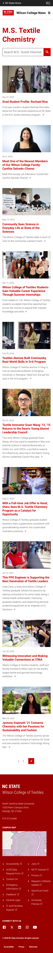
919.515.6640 (9, 818)
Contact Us (12, 879)
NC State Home (13, 3)
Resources (33, 947)
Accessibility (9, 947)
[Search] (47, 52)
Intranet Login (13, 900)
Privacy (21, 947)
